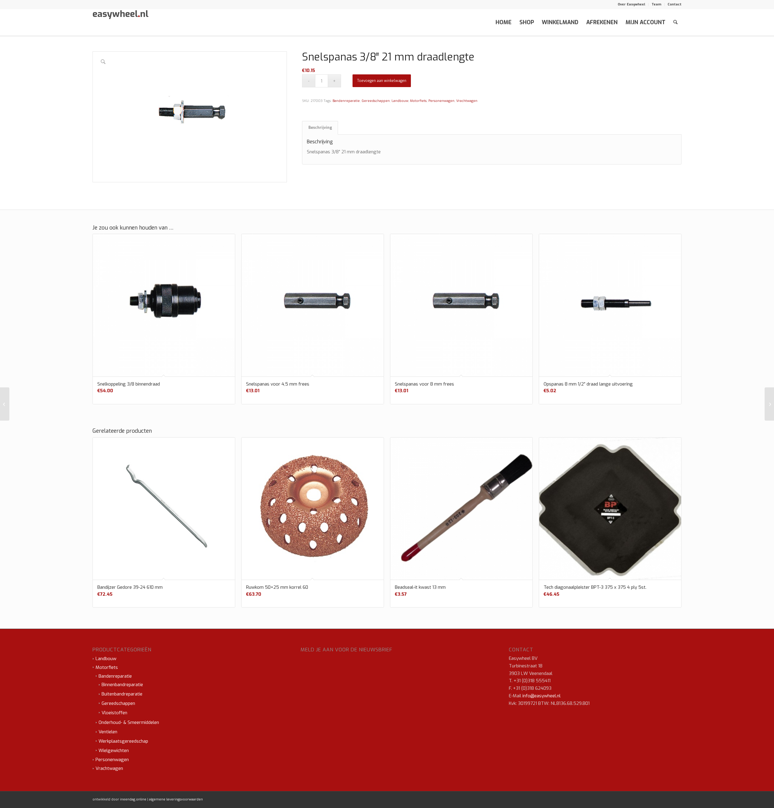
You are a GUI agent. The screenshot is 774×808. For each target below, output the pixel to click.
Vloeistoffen (114, 713)
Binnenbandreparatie (122, 685)
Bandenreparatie (346, 101)
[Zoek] (675, 22)
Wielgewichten (114, 751)
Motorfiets (418, 101)
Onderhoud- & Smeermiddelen (129, 722)
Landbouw (400, 101)
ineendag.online (133, 799)
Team (656, 4)
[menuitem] (632, 4)
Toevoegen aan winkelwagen (381, 80)
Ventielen (108, 732)
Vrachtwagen (466, 101)
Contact (674, 4)
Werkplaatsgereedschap (123, 741)
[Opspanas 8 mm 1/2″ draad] (769, 404)
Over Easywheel (631, 4)
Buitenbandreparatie (122, 694)
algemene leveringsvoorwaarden (176, 799)
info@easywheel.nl (541, 696)
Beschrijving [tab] (320, 127)
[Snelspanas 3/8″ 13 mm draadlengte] (4, 404)
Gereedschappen (376, 101)
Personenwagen (441, 101)
